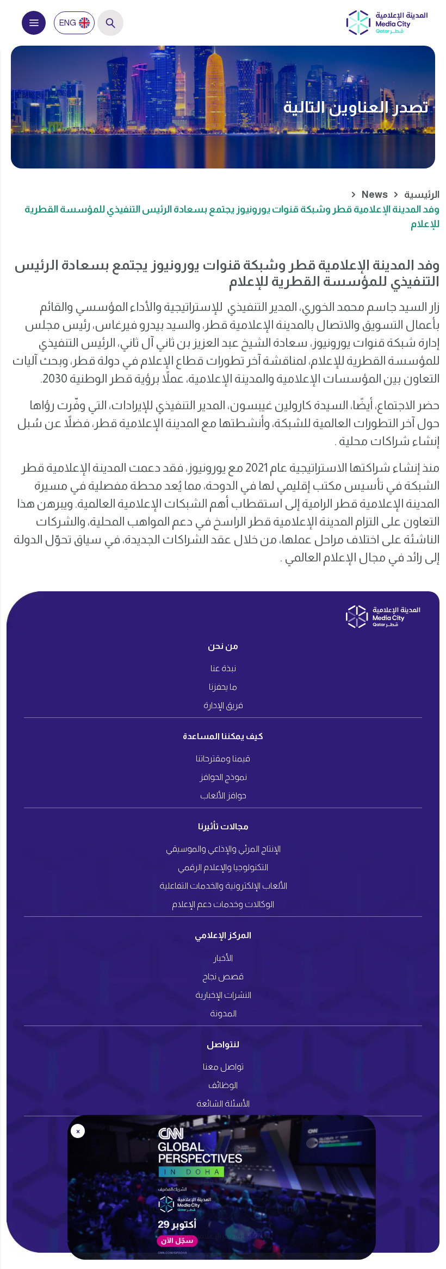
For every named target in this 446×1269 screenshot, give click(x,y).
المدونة (223, 1013)
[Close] (425, 1122)
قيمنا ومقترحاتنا (223, 758)
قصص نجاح (223, 976)
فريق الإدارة (223, 705)
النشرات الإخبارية (223, 994)
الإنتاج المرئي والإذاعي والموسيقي (223, 848)
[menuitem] (74, 23)
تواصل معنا (223, 1066)
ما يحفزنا (223, 686)
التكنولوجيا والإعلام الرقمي (223, 867)
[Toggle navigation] (34, 23)
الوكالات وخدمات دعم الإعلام (223, 904)
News (375, 194)
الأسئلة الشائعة (223, 1103)
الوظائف (223, 1085)
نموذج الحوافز (223, 777)
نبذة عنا (223, 668)
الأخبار (223, 957)
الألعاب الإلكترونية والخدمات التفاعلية (223, 885)
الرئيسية (421, 194)
